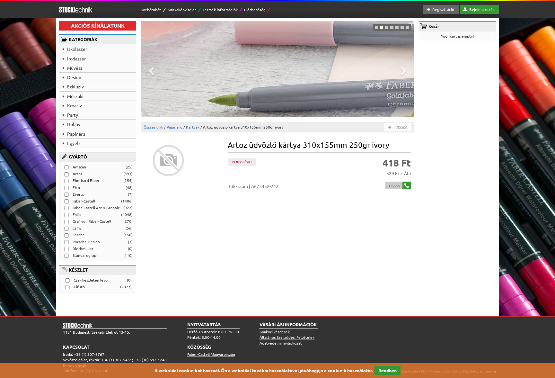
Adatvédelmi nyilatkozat (281, 343)
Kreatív (74, 105)
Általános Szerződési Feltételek (287, 337)
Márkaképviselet (182, 9)
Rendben (387, 370)
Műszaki (75, 96)
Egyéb (73, 143)
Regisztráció (443, 9)
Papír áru (76, 134)
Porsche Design (86, 241)
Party (72, 115)
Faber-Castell (84, 200)
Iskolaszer (77, 49)
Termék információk (220, 9)
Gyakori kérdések (275, 331)
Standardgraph (86, 255)
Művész (75, 68)
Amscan (79, 166)
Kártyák (192, 127)
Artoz (78, 173)
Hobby (73, 124)
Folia (77, 214)
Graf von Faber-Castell (92, 221)
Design (74, 77)
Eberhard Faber (86, 180)
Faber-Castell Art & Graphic (96, 207)
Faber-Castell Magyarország (211, 354)
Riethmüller (83, 248)
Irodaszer (76, 58)
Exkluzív (75, 86)
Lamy (77, 227)
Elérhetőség (255, 9)
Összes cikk (153, 127)
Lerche (79, 234)
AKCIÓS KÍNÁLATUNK (98, 25)
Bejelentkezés (481, 9)
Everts (78, 194)
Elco (76, 187)
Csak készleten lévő (91, 280)
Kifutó (79, 286)
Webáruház (151, 9)
